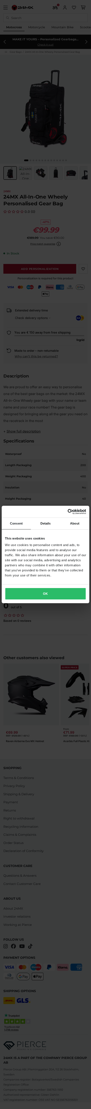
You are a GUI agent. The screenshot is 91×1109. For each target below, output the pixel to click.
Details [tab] (45, 523)
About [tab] (74, 523)
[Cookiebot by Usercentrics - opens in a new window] (67, 511)
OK (45, 593)
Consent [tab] (16, 523)
